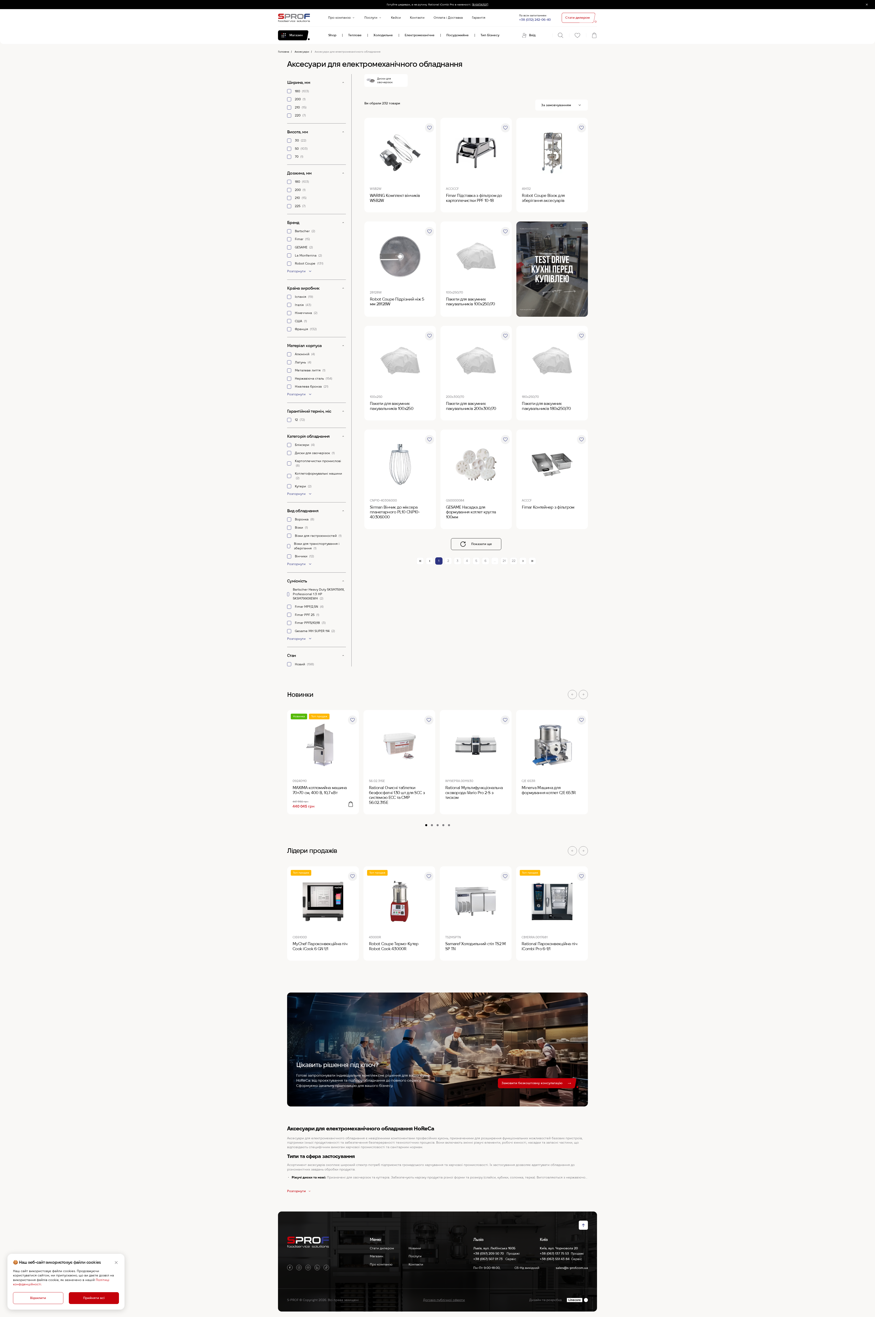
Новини (415, 1248)
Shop (332, 35)
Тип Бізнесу (490, 35)
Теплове (355, 35)
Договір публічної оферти (444, 1300)
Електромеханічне (420, 35)
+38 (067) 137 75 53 (554, 1253)
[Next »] (523, 561)
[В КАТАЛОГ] (480, 4)
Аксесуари (302, 51)
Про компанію (339, 17)
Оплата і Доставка (448, 17)
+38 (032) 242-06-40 (535, 19)
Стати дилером (382, 1248)
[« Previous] (429, 561)
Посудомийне (457, 35)
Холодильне (383, 35)
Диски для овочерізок (385, 80)
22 (513, 561)
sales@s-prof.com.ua (572, 1268)
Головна (283, 51)
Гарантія (478, 17)
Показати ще (481, 544)
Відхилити (38, 1298)
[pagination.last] (532, 561)
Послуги (370, 17)
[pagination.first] (420, 561)
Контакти (417, 17)
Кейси (396, 17)
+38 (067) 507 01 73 (488, 1259)
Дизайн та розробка (545, 1300)
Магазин (376, 1256)
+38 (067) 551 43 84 (554, 1259)
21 (504, 561)
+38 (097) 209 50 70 (489, 1253)
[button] (572, 694)
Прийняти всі (94, 1298)
